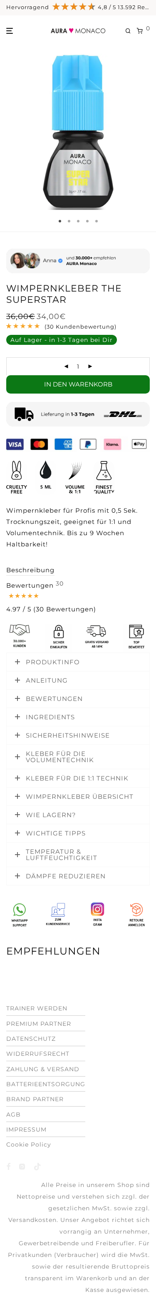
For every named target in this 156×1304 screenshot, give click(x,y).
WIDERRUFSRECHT (37, 1053)
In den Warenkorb (78, 384)
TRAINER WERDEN (36, 1008)
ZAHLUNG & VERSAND (42, 1068)
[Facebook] (8, 1165)
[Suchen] (131, 31)
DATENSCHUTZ (31, 1038)
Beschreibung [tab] (30, 570)
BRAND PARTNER (35, 1099)
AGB (13, 1114)
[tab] (51, 598)
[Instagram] (22, 1165)
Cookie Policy (28, 1144)
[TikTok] (38, 1165)
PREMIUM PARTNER (38, 1023)
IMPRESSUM (26, 1129)
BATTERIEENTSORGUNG (45, 1084)
